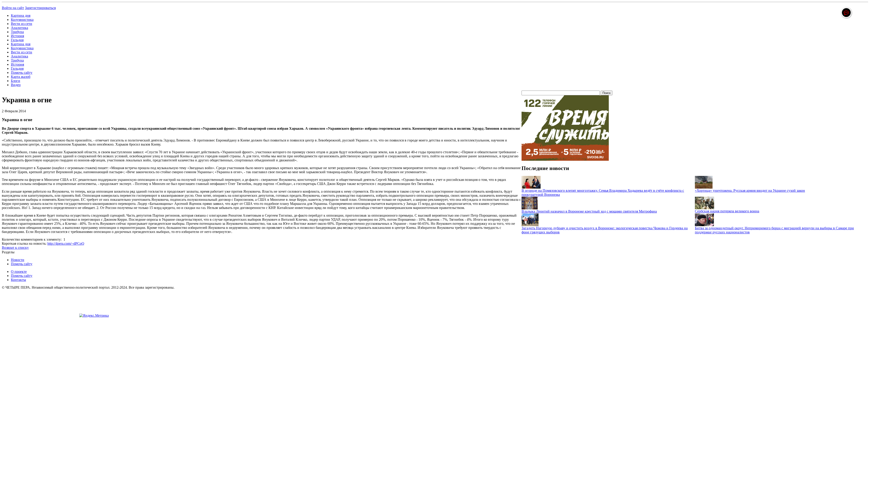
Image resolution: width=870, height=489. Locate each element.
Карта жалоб (20, 77)
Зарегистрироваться (40, 8)
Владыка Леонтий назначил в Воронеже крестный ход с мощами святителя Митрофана (589, 211)
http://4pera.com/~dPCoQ (65, 243)
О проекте (19, 271)
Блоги (15, 81)
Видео (16, 85)
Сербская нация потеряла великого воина (727, 211)
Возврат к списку (15, 247)
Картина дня (20, 15)
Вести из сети (21, 24)
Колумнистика (22, 20)
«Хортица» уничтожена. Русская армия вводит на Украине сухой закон (750, 190)
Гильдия (17, 40)
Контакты (18, 280)
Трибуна (17, 32)
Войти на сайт (13, 8)
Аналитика (19, 28)
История (17, 36)
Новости (17, 260)
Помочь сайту (21, 72)
